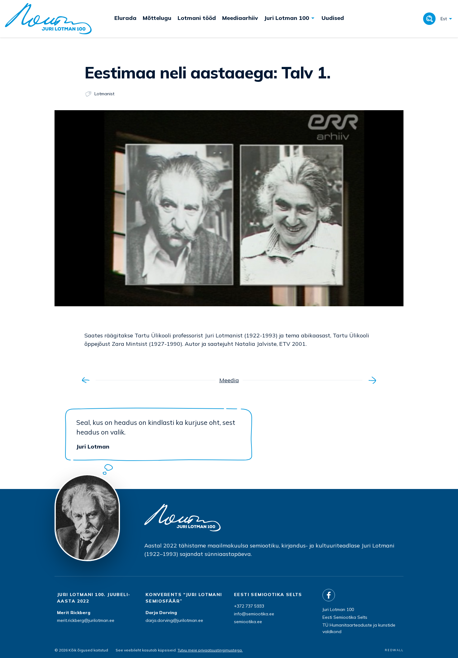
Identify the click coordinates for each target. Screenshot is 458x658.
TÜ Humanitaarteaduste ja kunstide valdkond (358, 628)
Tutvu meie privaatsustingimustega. (210, 650)
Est (444, 18)
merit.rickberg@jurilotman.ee (85, 620)
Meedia (229, 380)
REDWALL (394, 650)
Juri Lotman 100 (338, 609)
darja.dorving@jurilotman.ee (174, 620)
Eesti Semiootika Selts (344, 617)
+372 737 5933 (249, 606)
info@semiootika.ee (254, 614)
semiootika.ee (248, 621)
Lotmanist (104, 93)
